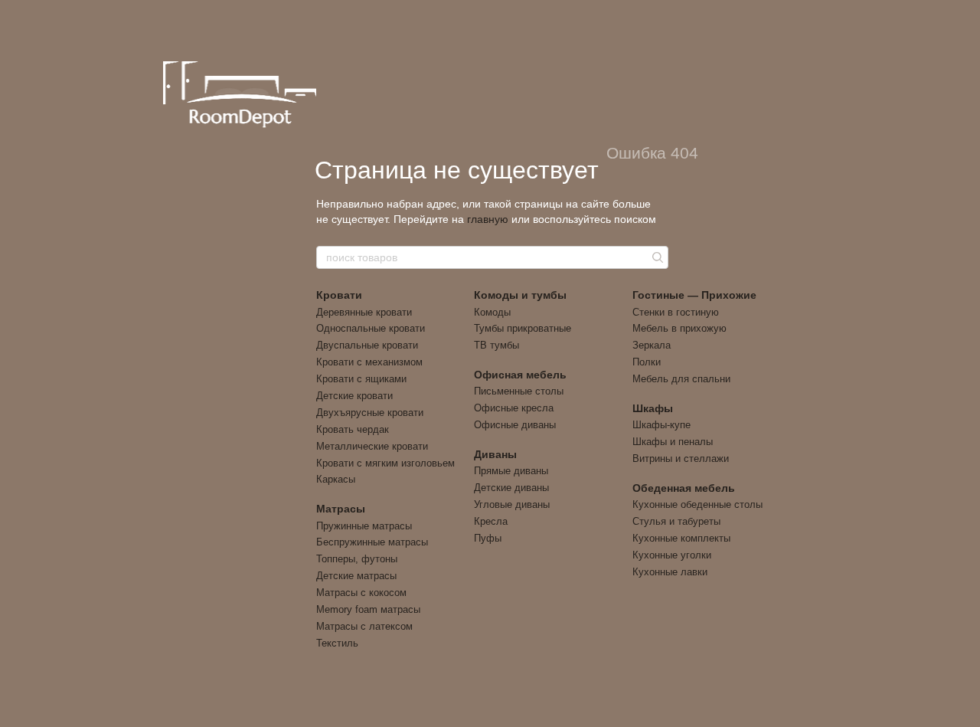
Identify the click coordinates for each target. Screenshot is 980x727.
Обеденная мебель (683, 488)
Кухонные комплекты (681, 538)
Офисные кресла (514, 408)
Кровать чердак (352, 429)
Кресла (491, 521)
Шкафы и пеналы (672, 441)
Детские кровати (354, 395)
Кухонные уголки (671, 555)
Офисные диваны (515, 425)
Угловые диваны (512, 504)
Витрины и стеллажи (680, 458)
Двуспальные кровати (367, 345)
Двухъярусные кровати (369, 412)
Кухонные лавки (669, 572)
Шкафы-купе (661, 425)
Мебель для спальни (681, 379)
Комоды (492, 312)
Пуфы (487, 538)
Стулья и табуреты (676, 521)
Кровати (339, 295)
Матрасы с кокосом (361, 592)
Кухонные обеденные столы (697, 504)
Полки (646, 362)
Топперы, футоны (356, 559)
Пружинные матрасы (364, 526)
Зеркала (651, 345)
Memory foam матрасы (368, 609)
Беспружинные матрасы (372, 542)
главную (487, 219)
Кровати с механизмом (369, 362)
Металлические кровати (372, 446)
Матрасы (340, 509)
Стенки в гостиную (675, 312)
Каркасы (335, 479)
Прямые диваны (511, 470)
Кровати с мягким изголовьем (385, 463)
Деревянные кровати (364, 312)
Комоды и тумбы (520, 295)
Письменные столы (519, 391)
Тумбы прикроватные (522, 328)
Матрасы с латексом (364, 626)
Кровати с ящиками (361, 379)
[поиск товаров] (656, 257)
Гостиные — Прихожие (694, 295)
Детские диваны (511, 487)
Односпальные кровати (370, 328)
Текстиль (337, 643)
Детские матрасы (356, 575)
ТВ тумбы (496, 345)
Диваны (495, 454)
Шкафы (652, 408)
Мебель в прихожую (679, 328)
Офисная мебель (520, 374)
